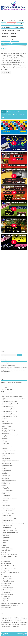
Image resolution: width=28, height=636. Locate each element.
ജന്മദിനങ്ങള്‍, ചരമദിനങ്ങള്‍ (7, 446)
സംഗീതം (15, 27)
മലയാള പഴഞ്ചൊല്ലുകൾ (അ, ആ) (9, 416)
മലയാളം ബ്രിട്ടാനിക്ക (6, 515)
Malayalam (3, 420)
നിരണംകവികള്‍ (5, 477)
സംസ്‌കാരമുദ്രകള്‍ (16, 24)
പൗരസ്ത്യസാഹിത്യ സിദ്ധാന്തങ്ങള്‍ (9, 498)
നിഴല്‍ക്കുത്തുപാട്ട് (5, 478)
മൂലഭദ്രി (4, 542)
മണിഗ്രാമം (4, 507)
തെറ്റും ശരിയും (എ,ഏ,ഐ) (7, 581)
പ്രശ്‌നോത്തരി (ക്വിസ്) (7, 492)
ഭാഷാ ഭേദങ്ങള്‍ (5, 503)
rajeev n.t (21, 618)
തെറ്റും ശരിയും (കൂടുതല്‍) (7, 587)
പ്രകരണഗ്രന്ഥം (5, 488)
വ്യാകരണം (5, 33)
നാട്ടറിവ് (3, 467)
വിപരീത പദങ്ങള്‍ (5, 547)
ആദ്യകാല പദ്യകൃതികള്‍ (7, 426)
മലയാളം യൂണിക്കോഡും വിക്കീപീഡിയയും (10, 518)
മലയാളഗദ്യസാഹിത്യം (7, 525)
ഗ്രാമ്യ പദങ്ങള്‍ (5, 443)
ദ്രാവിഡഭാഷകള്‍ (5, 461)
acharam (2, 617)
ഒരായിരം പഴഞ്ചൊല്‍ (6, 393)
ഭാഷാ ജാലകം (5, 40)
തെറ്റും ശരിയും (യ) (5, 596)
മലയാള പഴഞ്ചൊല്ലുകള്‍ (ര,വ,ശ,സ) (10, 414)
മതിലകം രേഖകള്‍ (5, 512)
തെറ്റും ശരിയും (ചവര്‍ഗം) (7, 589)
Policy (2, 559)
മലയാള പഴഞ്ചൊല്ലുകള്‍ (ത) (8, 408)
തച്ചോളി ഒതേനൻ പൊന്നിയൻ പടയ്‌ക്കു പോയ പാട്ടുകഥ (13, 398)
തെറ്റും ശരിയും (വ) (5, 601)
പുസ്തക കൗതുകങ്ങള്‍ (6, 487)
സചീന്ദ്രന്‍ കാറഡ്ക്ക (6, 626)
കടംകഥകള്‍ (14, 33)
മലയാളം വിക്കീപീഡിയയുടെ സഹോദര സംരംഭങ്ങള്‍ (13, 523)
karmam (11, 618)
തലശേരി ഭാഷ (5, 451)
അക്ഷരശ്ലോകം (5, 421)
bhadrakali (20, 617)
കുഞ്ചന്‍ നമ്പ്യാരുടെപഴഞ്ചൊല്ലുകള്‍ (11, 572)
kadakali (7, 618)
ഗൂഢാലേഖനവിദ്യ (6, 440)
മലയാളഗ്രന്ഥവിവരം (6, 527)
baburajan (16, 617)
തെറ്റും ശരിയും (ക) (5, 585)
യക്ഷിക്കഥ (3, 609)
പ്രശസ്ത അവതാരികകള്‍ (7, 490)
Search (9, 112)
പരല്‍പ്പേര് (4, 485)
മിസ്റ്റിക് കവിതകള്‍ (5, 537)
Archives (15, 114)
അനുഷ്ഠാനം (19, 620)
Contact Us (15, 40)
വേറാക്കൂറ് (3, 373)
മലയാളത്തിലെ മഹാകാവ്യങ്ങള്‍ (9, 528)
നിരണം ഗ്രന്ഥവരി (6, 475)
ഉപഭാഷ (3, 567)
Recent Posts (16, 112)
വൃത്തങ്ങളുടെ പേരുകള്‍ (7, 549)
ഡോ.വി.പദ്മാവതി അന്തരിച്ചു (8, 365)
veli (16, 620)
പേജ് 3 (3, 48)
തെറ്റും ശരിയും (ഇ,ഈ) (6, 578)
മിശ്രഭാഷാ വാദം (5, 535)
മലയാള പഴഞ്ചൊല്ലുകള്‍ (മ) (8, 413)
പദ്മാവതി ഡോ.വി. (5, 363)
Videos (3, 112)
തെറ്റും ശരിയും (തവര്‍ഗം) (7, 590)
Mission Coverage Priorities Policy (9, 554)
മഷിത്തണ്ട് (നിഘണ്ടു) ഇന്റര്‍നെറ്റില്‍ (9, 605)
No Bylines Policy (5, 558)
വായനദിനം (4, 545)
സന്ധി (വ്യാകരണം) (6, 550)
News (21, 27)
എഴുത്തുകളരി (5, 428)
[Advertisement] (14, 94)
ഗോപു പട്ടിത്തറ (22, 622)
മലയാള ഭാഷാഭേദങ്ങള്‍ (7, 517)
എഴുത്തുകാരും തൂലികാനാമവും (8, 430)
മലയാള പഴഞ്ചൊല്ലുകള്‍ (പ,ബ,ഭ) (9, 411)
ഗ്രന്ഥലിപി (4, 441)
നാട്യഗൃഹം (4, 468)
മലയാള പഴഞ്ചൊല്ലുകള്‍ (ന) (8, 409)
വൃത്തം (18, 30)
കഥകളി (16, 622)
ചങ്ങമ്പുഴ (2, 624)
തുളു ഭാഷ (4, 455)
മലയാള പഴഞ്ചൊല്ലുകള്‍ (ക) (8, 404)
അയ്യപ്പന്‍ (8, 622)
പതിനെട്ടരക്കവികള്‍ (6, 399)
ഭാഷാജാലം (14, 36)
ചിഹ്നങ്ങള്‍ (4, 445)
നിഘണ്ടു (4, 472)
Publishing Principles (5, 561)
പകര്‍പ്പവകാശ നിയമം (6, 482)
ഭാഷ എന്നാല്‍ (5, 502)
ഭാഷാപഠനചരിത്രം (6, 505)
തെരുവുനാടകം (5, 456)
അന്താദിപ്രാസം (5, 425)
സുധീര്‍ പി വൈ (15, 626)
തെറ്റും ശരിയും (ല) (5, 600)
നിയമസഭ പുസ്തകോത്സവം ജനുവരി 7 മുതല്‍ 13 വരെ (14, 367)
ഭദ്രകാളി (17, 624)
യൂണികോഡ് (4, 544)
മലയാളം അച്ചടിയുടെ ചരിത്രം (8, 513)
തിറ (5, 624)
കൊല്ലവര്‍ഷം (5, 436)
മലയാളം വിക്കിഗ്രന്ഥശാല (7, 520)
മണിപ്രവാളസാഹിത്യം (7, 510)
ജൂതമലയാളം (4, 448)
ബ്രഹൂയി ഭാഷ (5, 500)
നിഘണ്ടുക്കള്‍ (5, 473)
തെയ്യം (9, 624)
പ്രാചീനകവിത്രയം (6, 495)
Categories (22, 114)
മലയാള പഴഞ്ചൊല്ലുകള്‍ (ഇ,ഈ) (9, 401)
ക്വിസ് (4, 30)
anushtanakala (6, 617)
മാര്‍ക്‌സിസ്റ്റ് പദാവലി (6, 607)
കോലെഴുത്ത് (4, 438)
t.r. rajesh (4, 620)
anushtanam (11, 617)
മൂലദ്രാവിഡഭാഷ (5, 540)
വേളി (2, 626)
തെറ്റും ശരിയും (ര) (5, 598)
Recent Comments (6, 114)
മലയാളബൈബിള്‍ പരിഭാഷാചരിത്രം (10, 532)
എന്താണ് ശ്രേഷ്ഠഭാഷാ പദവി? (8, 569)
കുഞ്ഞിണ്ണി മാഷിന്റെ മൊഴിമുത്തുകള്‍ (10, 435)
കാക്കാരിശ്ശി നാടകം (5, 570)
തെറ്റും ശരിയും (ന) (5, 592)
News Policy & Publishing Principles (9, 556)
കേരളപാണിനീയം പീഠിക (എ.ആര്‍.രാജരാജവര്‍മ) (12, 396)
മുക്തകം (4, 538)
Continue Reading (6, 72)
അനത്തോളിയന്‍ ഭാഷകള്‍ (7, 423)
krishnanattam (16, 618)
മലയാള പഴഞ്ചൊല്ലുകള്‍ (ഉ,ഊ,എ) (10, 403)
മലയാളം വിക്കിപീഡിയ (6, 522)
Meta (3, 117)
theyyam (10, 620)
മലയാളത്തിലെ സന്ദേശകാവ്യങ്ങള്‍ (9, 530)
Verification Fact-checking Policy (8, 565)
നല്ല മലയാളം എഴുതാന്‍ (7, 465)
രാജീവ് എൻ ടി (22, 624)
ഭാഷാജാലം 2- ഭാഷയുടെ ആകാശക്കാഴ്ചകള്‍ (12, 603)
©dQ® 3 (13, 51)
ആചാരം (11, 622)
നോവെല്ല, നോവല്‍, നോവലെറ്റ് (9, 480)
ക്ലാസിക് (4, 24)
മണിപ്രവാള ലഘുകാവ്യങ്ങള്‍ (8, 508)
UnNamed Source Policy (6, 563)
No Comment (21, 51)
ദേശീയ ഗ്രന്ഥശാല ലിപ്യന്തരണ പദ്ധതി (10, 460)
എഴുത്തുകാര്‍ (11, 20)
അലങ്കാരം (11, 30)
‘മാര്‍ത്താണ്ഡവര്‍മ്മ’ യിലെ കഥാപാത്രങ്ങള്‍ (11, 382)
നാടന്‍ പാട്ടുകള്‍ (6, 27)
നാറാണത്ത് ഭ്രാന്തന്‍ (6, 470)
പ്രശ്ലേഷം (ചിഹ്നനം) (6, 493)
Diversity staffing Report (6, 389)
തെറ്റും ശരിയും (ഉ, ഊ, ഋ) (7, 580)
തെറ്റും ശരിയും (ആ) (6, 576)
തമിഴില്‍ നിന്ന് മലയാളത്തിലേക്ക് (8, 450)
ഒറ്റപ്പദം (3, 394)
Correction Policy (5, 386)
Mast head (3, 552)
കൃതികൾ (20, 20)
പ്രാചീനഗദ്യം (5, 497)
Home (3, 20)
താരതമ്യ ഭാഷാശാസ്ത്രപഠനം (8, 453)
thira (15, 620)
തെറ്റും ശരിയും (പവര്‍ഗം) (7, 594)
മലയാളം (4, 36)
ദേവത (14, 624)
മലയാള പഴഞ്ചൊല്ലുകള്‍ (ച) (8, 406)
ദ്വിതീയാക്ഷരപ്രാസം (6, 463)
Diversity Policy (4, 387)
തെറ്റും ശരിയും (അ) (6, 458)
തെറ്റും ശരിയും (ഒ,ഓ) (6, 583)
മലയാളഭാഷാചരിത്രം (6, 533)
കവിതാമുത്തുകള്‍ (5, 433)
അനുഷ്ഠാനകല (3, 622)
